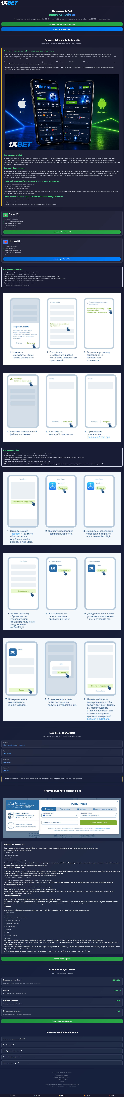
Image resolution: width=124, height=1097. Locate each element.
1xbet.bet (6, 770)
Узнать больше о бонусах (62, 1021)
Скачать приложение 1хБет (62, 29)
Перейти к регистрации (62, 959)
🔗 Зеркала (37, 1095)
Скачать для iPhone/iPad (62, 259)
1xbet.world (6, 762)
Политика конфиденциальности (62, 1077)
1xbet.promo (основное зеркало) (14, 745)
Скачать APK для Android (62, 232)
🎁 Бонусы (87, 1095)
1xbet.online (7, 753)
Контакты (62, 1081)
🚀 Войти (111, 1095)
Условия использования (62, 1075)
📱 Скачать (12, 1095)
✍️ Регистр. (62, 1095)
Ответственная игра (62, 1079)
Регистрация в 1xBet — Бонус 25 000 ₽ (62, 24)
